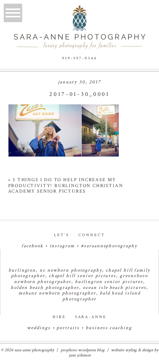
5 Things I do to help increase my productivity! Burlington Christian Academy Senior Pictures (65, 185)
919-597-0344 (79, 58)
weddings (39, 328)
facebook (32, 246)
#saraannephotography (109, 246)
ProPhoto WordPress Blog (83, 350)
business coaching (109, 328)
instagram (62, 246)
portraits (68, 328)
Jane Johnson (80, 355)
